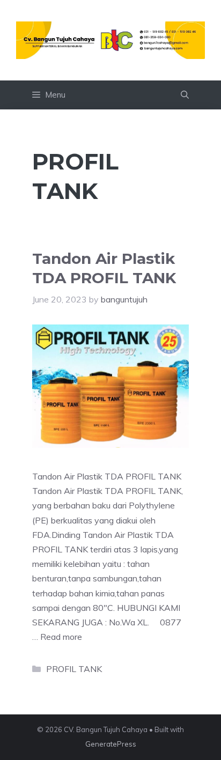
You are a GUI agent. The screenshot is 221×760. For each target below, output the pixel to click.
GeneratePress (110, 744)
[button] (185, 94)
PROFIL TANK (74, 668)
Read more (61, 636)
